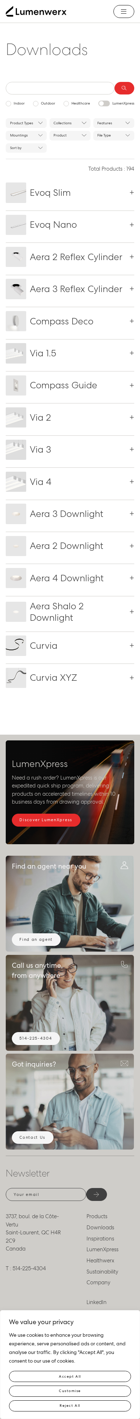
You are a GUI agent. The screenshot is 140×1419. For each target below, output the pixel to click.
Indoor (19, 103)
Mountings (19, 135)
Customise (70, 1390)
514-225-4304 (35, 1038)
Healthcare (80, 103)
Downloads (100, 1227)
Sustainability (102, 1271)
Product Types (21, 123)
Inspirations (100, 1238)
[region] (70, 1364)
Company (99, 1282)
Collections (62, 123)
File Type (104, 135)
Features (104, 123)
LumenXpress (123, 103)
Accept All (70, 1376)
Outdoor (48, 103)
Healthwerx (100, 1260)
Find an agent (36, 939)
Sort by (16, 147)
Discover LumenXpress (46, 819)
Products (97, 1216)
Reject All (70, 1405)
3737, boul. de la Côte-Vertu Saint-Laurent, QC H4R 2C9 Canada (33, 1232)
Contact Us (32, 1137)
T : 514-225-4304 (26, 1268)
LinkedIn (97, 1302)
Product (60, 135)
